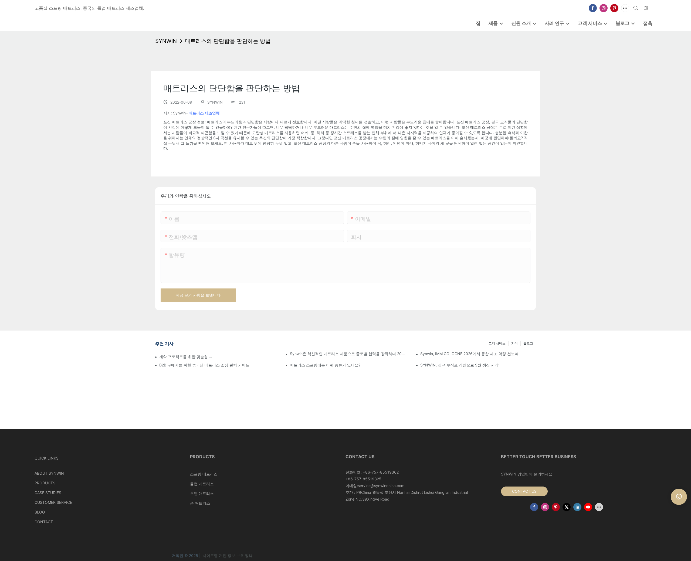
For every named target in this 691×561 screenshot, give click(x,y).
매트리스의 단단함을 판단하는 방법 (228, 41)
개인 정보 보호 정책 (235, 555)
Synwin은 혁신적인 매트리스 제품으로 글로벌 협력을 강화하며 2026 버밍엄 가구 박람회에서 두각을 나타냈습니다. (347, 353)
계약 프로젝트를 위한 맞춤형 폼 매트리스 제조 (187, 356)
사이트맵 (210, 555)
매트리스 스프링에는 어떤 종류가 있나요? (325, 365)
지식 (514, 343)
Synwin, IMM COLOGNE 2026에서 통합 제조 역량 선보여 (469, 353)
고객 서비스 (497, 343)
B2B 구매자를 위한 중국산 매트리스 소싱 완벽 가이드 (204, 365)
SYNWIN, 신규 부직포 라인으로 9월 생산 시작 (459, 365)
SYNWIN (166, 41)
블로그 (528, 343)
